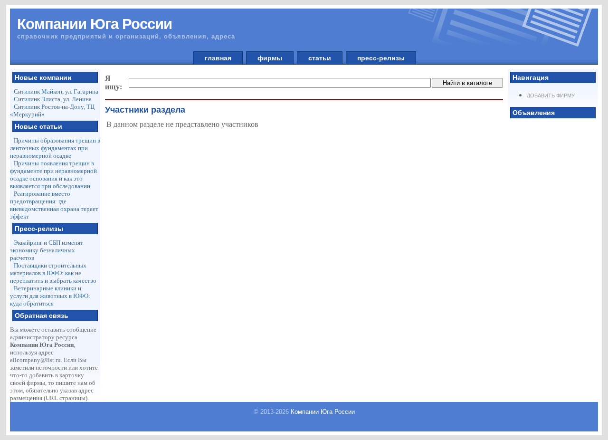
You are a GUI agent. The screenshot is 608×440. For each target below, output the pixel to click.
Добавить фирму (551, 95)
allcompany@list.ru (35, 359)
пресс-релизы (380, 58)
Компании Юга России (323, 411)
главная (218, 58)
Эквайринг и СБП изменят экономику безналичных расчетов (46, 250)
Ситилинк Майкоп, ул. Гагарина (56, 91)
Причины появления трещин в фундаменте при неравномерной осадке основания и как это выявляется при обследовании (53, 175)
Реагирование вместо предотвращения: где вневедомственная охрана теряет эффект (54, 205)
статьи (319, 58)
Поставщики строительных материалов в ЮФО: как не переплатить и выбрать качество (53, 273)
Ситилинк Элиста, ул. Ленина (53, 99)
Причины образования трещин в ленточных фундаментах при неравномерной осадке (55, 148)
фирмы (270, 58)
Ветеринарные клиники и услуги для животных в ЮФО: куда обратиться (50, 296)
